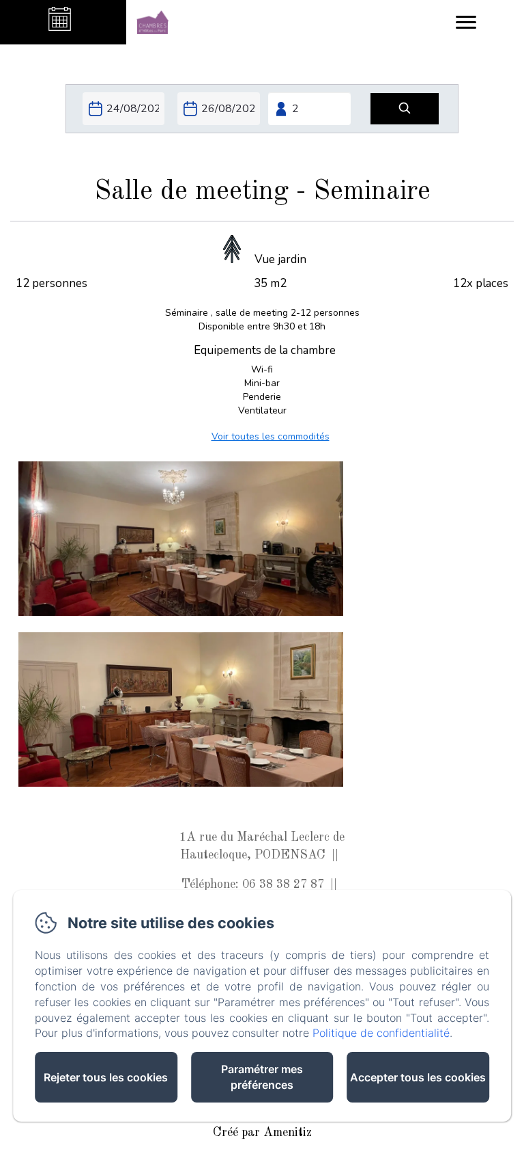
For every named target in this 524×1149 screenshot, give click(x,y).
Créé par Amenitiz (262, 1132)
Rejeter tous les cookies (106, 1077)
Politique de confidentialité (381, 1033)
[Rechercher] (404, 109)
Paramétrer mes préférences (262, 1077)
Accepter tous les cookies (418, 1077)
